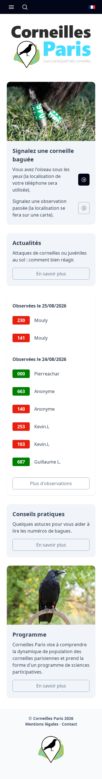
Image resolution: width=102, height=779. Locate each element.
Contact (69, 724)
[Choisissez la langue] (91, 7)
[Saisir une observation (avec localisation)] (84, 180)
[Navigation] (11, 7)
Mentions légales (41, 724)
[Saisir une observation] (84, 208)
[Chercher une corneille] (25, 7)
